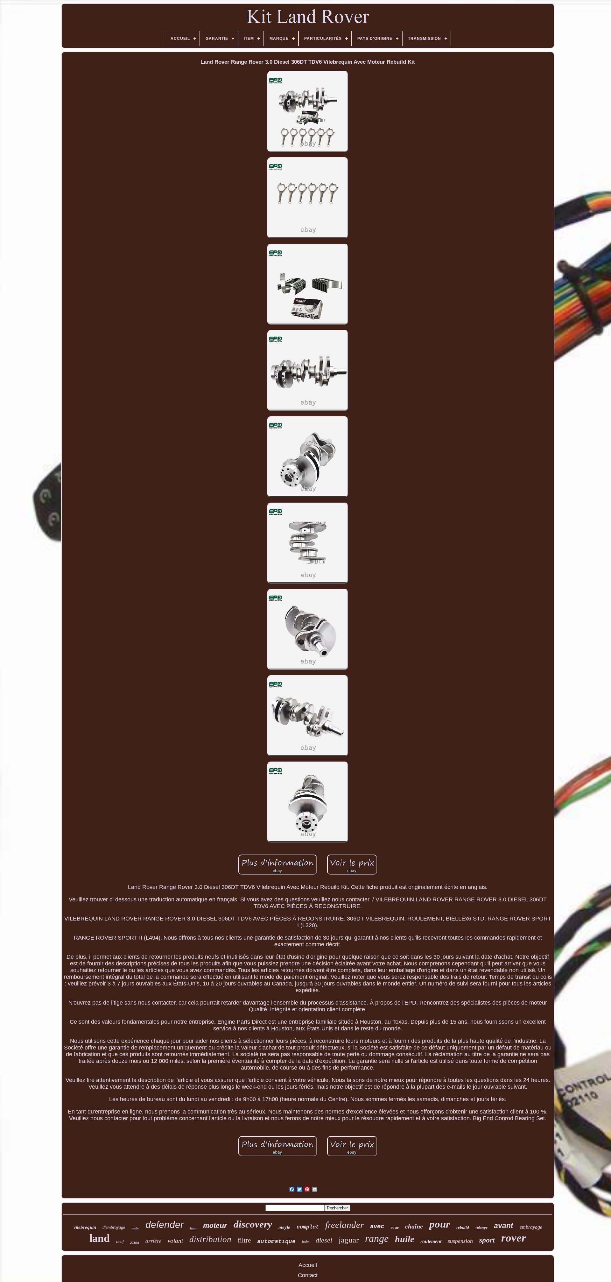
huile (404, 1239)
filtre (244, 1240)
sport (487, 1240)
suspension (460, 1241)
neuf (120, 1241)
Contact (308, 1275)
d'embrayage (113, 1227)
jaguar (349, 1239)
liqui (193, 1228)
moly (135, 1228)
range (377, 1238)
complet (308, 1227)
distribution (210, 1239)
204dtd (134, 1242)
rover (513, 1238)
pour (439, 1224)
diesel (324, 1240)
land (99, 1238)
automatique (276, 1241)
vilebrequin (85, 1227)
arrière (153, 1240)
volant (175, 1240)
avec (377, 1226)
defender (164, 1224)
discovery (253, 1224)
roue (394, 1227)
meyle (284, 1227)
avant (503, 1225)
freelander (344, 1225)
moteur (215, 1225)
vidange (481, 1227)
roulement (430, 1241)
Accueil (307, 1265)
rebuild (462, 1227)
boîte (305, 1242)
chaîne (414, 1226)
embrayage (531, 1227)
